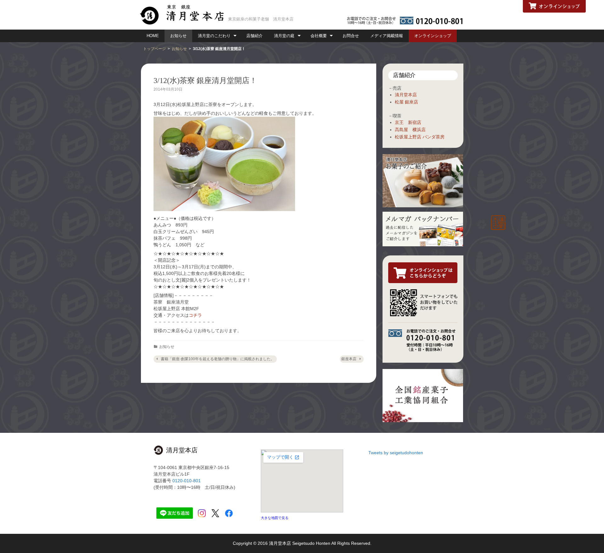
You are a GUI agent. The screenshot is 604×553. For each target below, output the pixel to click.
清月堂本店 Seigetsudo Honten (299, 543)
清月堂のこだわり (214, 35)
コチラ (195, 315)
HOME (153, 35)
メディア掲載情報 (386, 35)
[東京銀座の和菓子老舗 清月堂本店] (184, 14)
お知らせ (178, 35)
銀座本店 (348, 359)
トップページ (154, 49)
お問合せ (351, 35)
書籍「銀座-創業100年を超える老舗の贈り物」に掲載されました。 (217, 359)
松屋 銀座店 (406, 101)
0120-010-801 (186, 480)
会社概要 (318, 35)
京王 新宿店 (408, 122)
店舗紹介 (254, 35)
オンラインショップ (432, 35)
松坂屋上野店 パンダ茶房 (420, 136)
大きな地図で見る (274, 518)
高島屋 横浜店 (410, 129)
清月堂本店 (406, 94)
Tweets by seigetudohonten (395, 452)
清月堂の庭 (284, 35)
